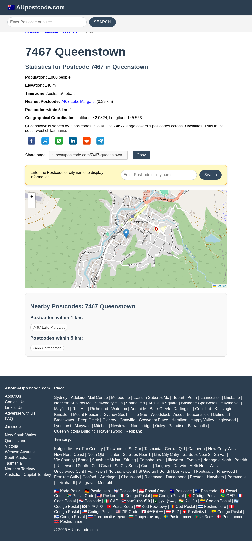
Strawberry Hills (109, 403)
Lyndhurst (62, 426)
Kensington (225, 409)
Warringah (109, 477)
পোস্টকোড (207, 517)
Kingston (62, 414)
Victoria (11, 446)
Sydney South (116, 414)
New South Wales (20, 435)
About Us (13, 396)
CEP (230, 496)
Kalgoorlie (63, 449)
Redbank (134, 431)
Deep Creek (88, 420)
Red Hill (79, 409)
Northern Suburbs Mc (72, 403)
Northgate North (217, 460)
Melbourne (120, 397)
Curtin (146, 466)
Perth (192, 397)
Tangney (162, 466)
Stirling (130, 460)
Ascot (178, 414)
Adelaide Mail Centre (89, 397)
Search (210, 175)
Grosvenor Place (153, 420)
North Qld (95, 454)
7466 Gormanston (47, 348)
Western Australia (20, 452)
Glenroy (109, 420)
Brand (83, 460)
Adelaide (138, 409)
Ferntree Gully (66, 477)
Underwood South (72, 466)
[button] (126, 234)
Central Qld (175, 449)
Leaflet (221, 286)
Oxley (160, 426)
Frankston (96, 471)
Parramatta (197, 426)
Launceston (210, 397)
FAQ (9, 419)
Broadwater (64, 420)
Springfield (135, 403)
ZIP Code (130, 512)
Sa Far (220, 454)
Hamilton (179, 420)
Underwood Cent (69, 471)
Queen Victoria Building (75, 431)
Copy (141, 155)
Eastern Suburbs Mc (151, 397)
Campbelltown (152, 460)
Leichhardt (65, 483)
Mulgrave (86, 483)
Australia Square (163, 403)
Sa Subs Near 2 (196, 454)
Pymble (193, 460)
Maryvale (83, 426)
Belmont (220, 414)
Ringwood (226, 471)
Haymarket (230, 403)
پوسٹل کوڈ (167, 501)
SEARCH (102, 22)
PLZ (175, 512)
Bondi (164, 471)
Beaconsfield (198, 414)
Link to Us (13, 407)
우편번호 (96, 506)
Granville (127, 420)
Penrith (241, 460)
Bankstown (183, 471)
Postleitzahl (100, 491)
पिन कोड (191, 501)
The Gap (139, 414)
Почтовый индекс (110, 517)
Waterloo (119, 409)
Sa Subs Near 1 (137, 454)
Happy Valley (202, 420)
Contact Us (14, 402)
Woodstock (160, 414)
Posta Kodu (122, 506)
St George (147, 471)
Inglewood (227, 420)
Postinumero (215, 506)
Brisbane (232, 397)
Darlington (182, 409)
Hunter (113, 454)
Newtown (119, 426)
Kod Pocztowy (154, 506)
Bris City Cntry (166, 454)
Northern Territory (20, 469)
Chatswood (131, 477)
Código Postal (137, 496)
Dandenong (176, 477)
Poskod (109, 496)
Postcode (128, 491)
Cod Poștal (185, 506)
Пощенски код (147, 517)
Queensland (15, 441)
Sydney (60, 397)
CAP (114, 501)
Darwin (179, 466)
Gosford (89, 477)
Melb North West (204, 466)
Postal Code (156, 491)
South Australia (18, 458)
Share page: (36, 155)
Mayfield (61, 409)
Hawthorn (215, 477)
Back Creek (160, 409)
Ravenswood (110, 431)
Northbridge (141, 426)
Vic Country (64, 460)
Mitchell (101, 426)
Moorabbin (107, 483)
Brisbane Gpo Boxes (199, 403)
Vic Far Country (89, 449)
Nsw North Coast (69, 454)
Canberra (196, 449)
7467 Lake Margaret (78, 101)
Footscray (204, 471)
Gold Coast (101, 466)
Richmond (99, 409)
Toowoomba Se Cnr (123, 449)
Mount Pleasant (86, 414)
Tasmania (13, 463)
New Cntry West (222, 449)
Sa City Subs (126, 466)
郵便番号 (155, 512)
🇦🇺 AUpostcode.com (36, 7)
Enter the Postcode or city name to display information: (66, 174)
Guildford (203, 409)
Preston (197, 477)
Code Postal (65, 501)
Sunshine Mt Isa (106, 460)
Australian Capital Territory (28, 474)
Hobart (178, 397)
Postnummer (180, 517)
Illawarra (175, 460)
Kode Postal (70, 491)
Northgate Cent (121, 471)
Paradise (176, 426)
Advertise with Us (20, 413)
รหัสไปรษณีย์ (138, 501)
